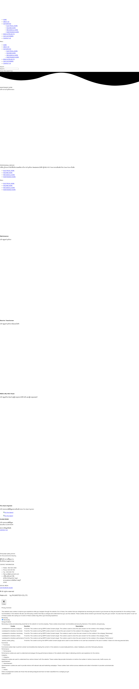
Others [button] (4, 667)
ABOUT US (6, 21)
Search (2, 69)
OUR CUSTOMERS (8, 36)
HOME (5, 19)
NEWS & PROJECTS (9, 34)
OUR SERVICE (7, 23)
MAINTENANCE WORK (12, 32)
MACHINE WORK (11, 28)
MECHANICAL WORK (12, 30)
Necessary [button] (5, 617)
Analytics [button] (4, 655)
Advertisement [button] (6, 661)
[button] (69, 41)
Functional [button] (5, 643)
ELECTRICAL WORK (12, 26)
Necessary (7, 619)
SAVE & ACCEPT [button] (6, 673)
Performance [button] (5, 649)
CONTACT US (7, 38)
